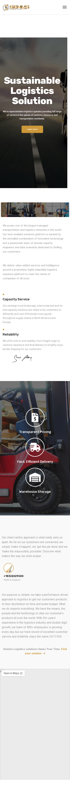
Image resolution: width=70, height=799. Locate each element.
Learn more (32, 129)
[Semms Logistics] (16, 7)
